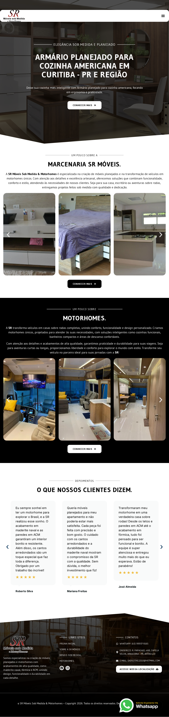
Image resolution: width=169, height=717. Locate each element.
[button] (163, 16)
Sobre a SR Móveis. (70, 649)
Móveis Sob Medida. (70, 655)
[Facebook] (62, 668)
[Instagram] (68, 668)
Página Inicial (67, 643)
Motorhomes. (67, 660)
